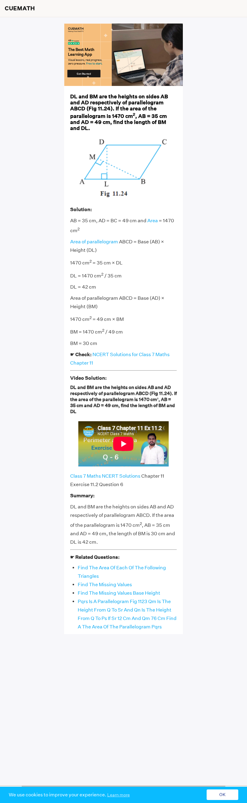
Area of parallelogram (94, 242)
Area (152, 220)
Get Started (84, 73)
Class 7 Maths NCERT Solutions (105, 476)
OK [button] (222, 795)
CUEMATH (20, 8)
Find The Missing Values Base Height (119, 593)
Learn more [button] (118, 795)
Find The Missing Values (105, 584)
